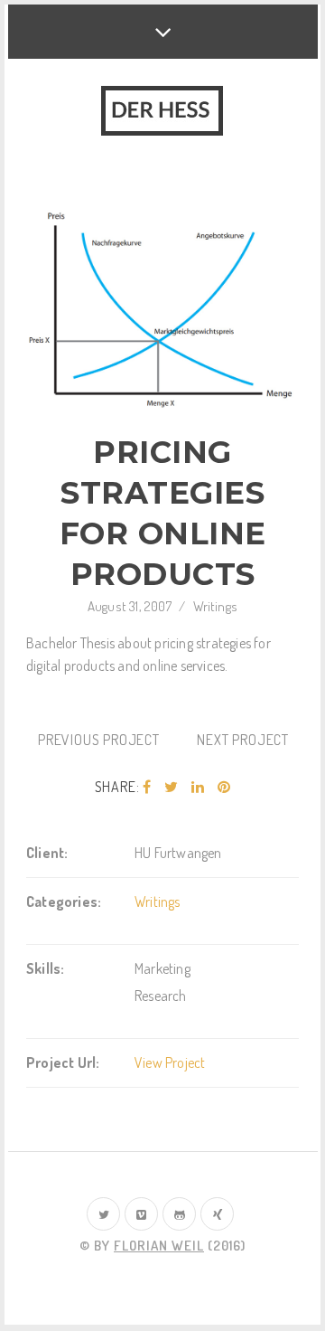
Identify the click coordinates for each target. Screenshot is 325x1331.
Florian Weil (159, 1245)
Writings (215, 606)
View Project (170, 1062)
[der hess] (163, 112)
